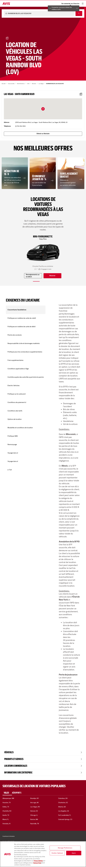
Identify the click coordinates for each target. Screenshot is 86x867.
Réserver (52, 276)
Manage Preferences (65, 848)
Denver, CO (34, 811)
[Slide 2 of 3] (43, 281)
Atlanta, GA (62, 807)
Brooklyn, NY (34, 798)
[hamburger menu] (82, 3)
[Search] (79, 13)
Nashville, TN (34, 824)
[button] (43, 108)
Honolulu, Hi (6, 824)
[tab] (7, 792)
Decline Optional (57, 853)
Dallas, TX (6, 807)
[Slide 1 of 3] (36, 281)
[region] (43, 854)
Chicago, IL (34, 815)
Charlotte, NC (7, 811)
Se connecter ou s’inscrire (70, 3)
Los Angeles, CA (63, 811)
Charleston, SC (63, 803)
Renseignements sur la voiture (33, 276)
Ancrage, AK (34, 803)
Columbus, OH (63, 798)
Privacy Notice (38, 861)
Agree (74, 853)
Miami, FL (6, 819)
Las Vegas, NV (35, 807)
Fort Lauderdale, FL (64, 815)
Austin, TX (6, 815)
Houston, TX (7, 803)
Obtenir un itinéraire (43, 134)
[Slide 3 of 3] (49, 281)
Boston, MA (34, 819)
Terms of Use (37, 863)
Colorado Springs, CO (65, 819)
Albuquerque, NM (8, 798)
